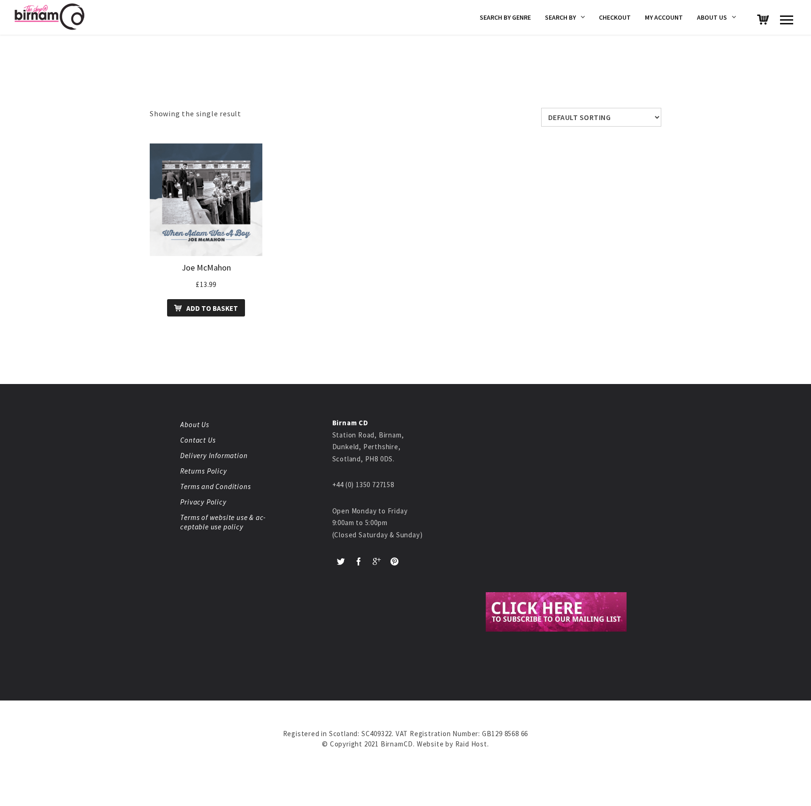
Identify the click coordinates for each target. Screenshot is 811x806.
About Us (712, 17)
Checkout (615, 17)
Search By (560, 17)
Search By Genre (505, 17)
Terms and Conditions (215, 486)
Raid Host (471, 743)
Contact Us (197, 440)
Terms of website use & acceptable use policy (222, 522)
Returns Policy (203, 471)
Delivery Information (213, 455)
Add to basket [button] (212, 308)
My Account (664, 17)
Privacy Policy (203, 501)
